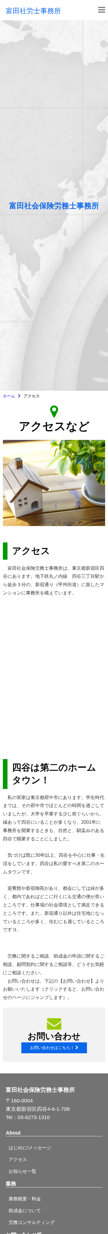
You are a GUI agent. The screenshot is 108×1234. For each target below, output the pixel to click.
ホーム (9, 396)
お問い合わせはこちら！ (52, 1047)
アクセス (18, 1159)
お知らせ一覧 (22, 1171)
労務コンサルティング (32, 1222)
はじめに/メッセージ (30, 1147)
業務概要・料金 (25, 1198)
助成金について (25, 1210)
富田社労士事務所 (33, 10)
